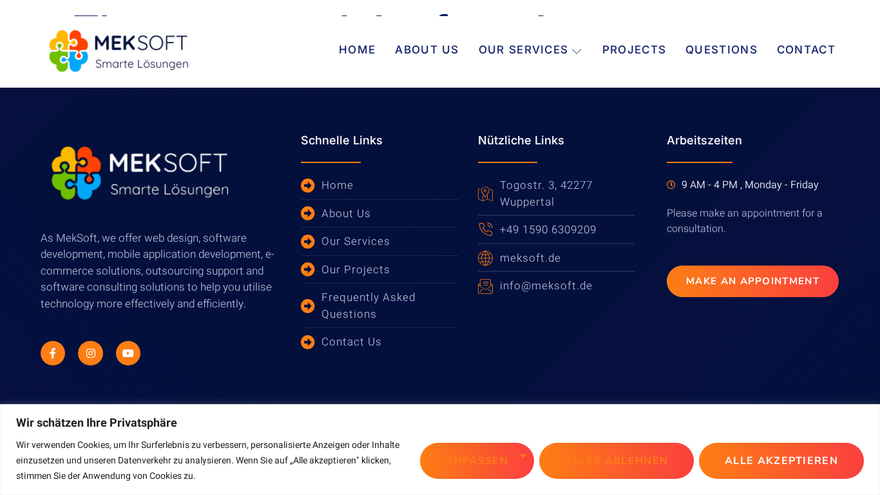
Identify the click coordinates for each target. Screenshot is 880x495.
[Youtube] (128, 353)
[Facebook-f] (53, 353)
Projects (634, 49)
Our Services (524, 49)
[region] (440, 449)
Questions (721, 49)
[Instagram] (90, 353)
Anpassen (477, 461)
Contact (806, 49)
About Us (427, 49)
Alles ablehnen (616, 461)
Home (357, 49)
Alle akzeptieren (781, 461)
